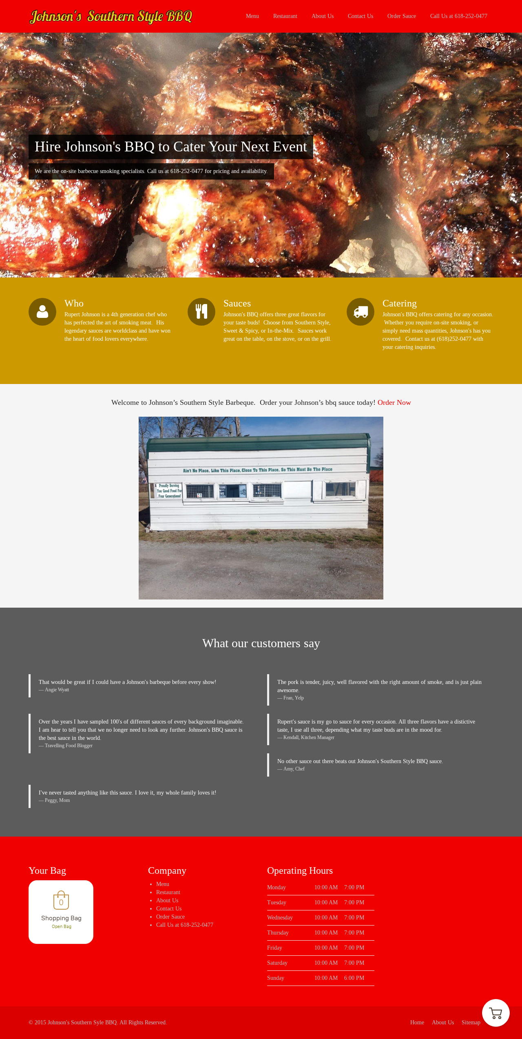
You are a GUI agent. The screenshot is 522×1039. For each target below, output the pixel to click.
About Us (323, 16)
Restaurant (285, 16)
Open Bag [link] (61, 926)
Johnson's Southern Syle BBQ (82, 1022)
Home (417, 1022)
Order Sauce (401, 16)
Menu (252, 16)
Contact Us (360, 16)
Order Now (394, 402)
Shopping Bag (61, 918)
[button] (496, 1013)
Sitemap (471, 1022)
